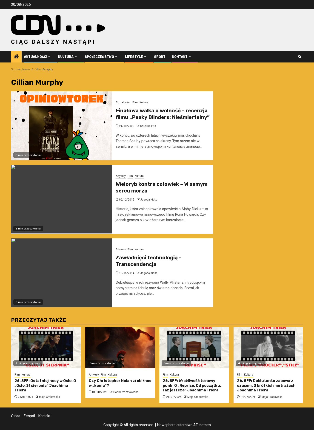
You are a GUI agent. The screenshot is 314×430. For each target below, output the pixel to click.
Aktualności (35, 57)
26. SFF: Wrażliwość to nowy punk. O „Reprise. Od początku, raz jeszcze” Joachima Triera (192, 386)
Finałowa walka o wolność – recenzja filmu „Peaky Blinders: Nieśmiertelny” (163, 114)
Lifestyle (134, 57)
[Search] (300, 56)
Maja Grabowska (49, 397)
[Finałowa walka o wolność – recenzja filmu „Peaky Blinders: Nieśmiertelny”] (61, 125)
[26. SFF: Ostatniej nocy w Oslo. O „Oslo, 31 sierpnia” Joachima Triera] (46, 347)
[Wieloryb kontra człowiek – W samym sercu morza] (61, 199)
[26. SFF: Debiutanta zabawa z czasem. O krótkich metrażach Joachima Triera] (268, 347)
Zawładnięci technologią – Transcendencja (149, 261)
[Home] (16, 57)
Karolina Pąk (148, 126)
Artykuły (121, 176)
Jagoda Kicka (148, 199)
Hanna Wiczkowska (125, 392)
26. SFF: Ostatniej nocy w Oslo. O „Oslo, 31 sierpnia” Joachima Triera (45, 386)
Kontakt (180, 57)
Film (135, 102)
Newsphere (166, 425)
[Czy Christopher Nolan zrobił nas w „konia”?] (120, 347)
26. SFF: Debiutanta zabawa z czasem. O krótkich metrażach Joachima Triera (266, 386)
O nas (15, 416)
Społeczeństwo (99, 57)
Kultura (66, 57)
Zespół (29, 416)
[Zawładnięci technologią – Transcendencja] (61, 272)
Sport (160, 57)
